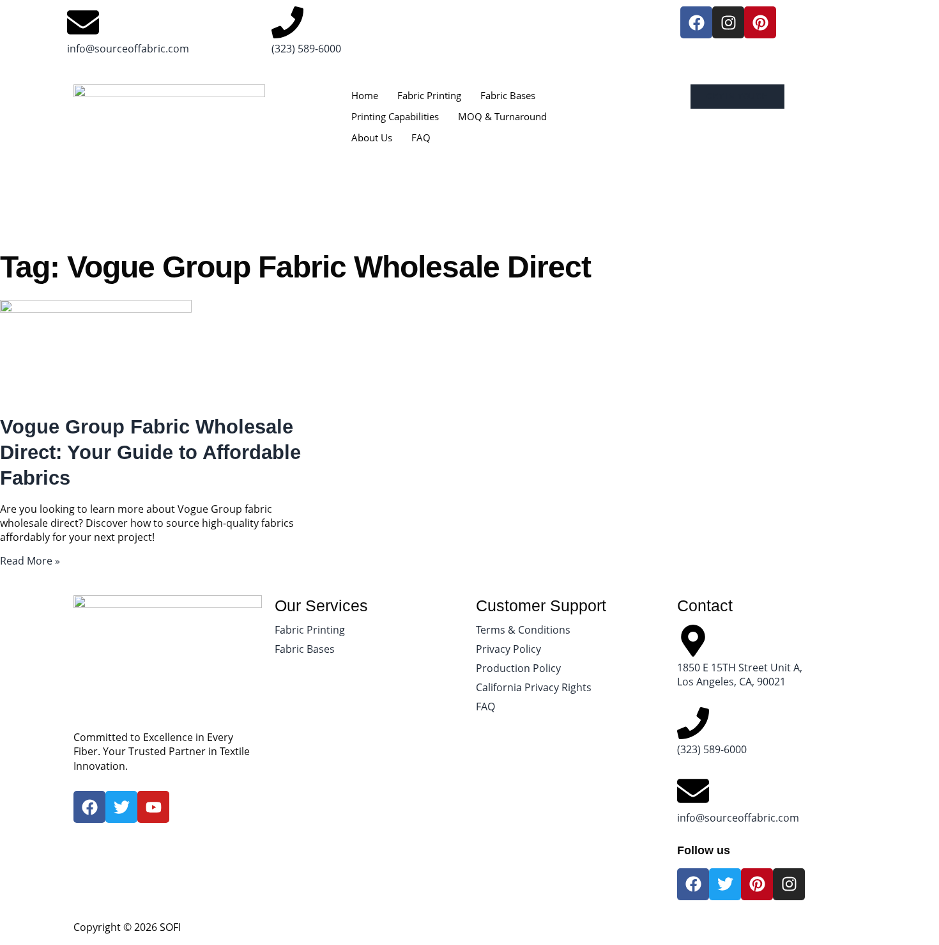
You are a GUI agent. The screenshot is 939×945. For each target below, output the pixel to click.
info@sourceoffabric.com (128, 49)
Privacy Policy (508, 649)
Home (364, 95)
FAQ (421, 137)
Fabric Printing (429, 95)
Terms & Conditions (523, 630)
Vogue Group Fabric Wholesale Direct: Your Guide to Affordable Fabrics (150, 453)
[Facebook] (696, 22)
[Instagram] (728, 22)
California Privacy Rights (534, 687)
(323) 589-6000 (306, 49)
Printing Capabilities (395, 116)
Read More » (30, 561)
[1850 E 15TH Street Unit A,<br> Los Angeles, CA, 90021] (693, 641)
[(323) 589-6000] (287, 22)
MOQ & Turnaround (502, 116)
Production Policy (518, 668)
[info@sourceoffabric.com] (83, 22)
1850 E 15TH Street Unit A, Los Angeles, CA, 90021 (739, 674)
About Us (371, 137)
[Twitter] (725, 884)
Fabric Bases (507, 95)
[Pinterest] (760, 22)
